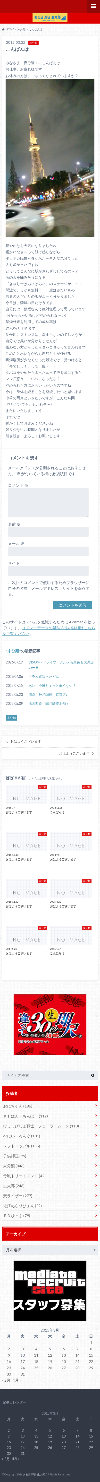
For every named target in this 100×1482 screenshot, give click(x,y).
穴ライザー (17, 1195)
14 (77, 1355)
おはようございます (25, 741)
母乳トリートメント (24, 1175)
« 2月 (6, 1380)
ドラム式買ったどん (43, 676)
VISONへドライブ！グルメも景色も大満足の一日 (61, 665)
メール (16, 543)
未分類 (13, 650)
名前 (14, 524)
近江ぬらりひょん (22, 1205)
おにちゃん (17, 1106)
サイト (14, 563)
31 (22, 1374)
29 (91, 1367)
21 (77, 1361)
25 (36, 1367)
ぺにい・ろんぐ (21, 1135)
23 (9, 1367)
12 (50, 1355)
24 (22, 1367)
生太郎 (14, 1185)
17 (22, 1361)
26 (50, 1367)
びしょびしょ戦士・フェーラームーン (41, 1126)
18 (36, 1361)
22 (91, 1361)
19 (50, 1361)
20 (63, 1361)
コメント (18, 485)
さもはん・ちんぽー (25, 1116)
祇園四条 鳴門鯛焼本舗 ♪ (48, 703)
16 (9, 1361)
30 (9, 1374)
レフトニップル (21, 1145)
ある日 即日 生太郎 (34, 1474)
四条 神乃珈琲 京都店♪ (47, 694)
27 (63, 1367)
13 (63, 1355)
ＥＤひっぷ (16, 1215)
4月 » (17, 1380)
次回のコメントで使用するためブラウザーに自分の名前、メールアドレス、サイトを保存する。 (49, 588)
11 (36, 1355)
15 (91, 1355)
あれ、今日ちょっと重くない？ (52, 685)
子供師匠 (14, 1155)
